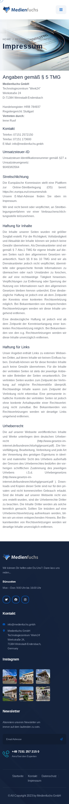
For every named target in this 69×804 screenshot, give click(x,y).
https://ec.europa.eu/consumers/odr (24, 191)
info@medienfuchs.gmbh (28, 143)
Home (7, 39)
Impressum (34, 780)
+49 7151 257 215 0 (25, 751)
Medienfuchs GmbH (49, 795)
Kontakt (32, 776)
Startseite (18, 776)
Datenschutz (49, 776)
